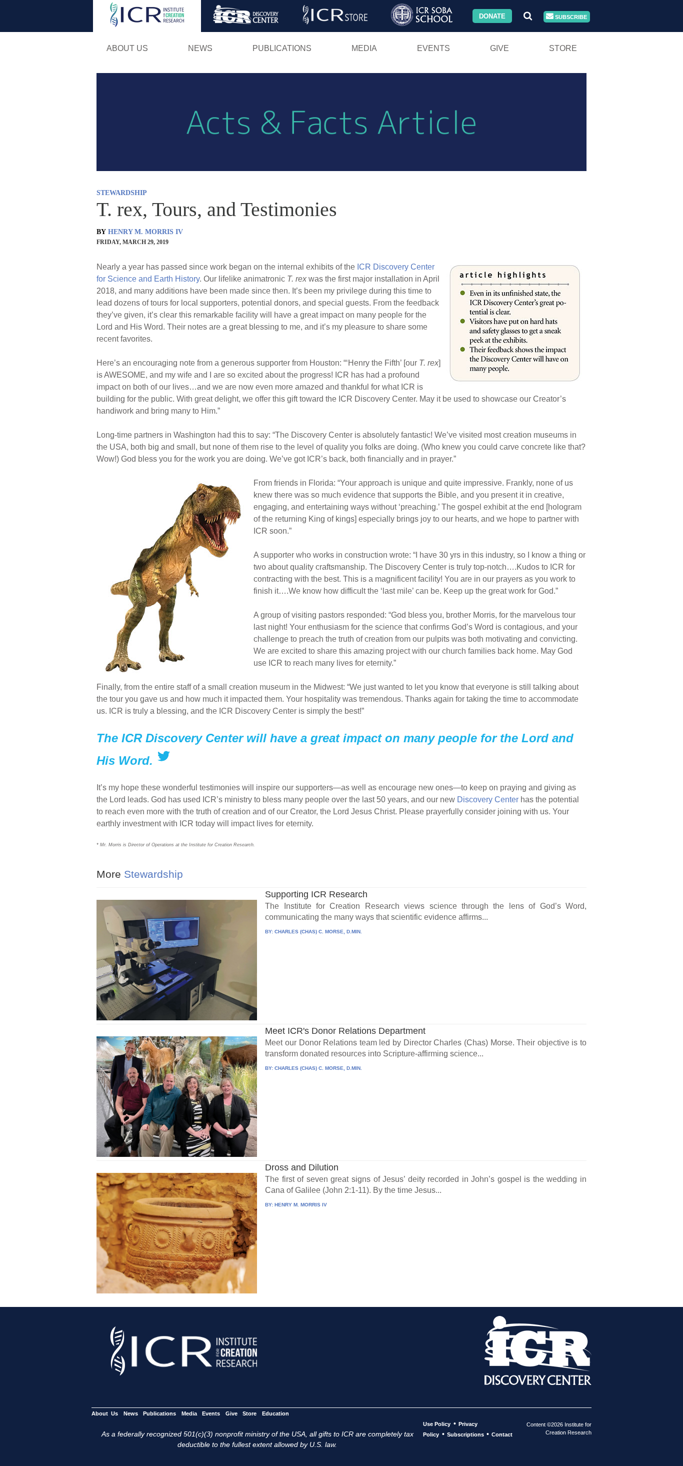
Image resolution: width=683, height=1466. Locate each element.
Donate (492, 16)
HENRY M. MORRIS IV (145, 232)
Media (364, 48)
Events (433, 48)
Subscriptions (465, 1434)
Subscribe (570, 17)
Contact (502, 1434)
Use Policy (436, 1424)
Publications (282, 48)
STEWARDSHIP (121, 193)
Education (275, 1413)
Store (563, 48)
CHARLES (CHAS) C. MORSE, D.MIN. (318, 931)
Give (499, 48)
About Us (127, 48)
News (200, 48)
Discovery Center (487, 799)
